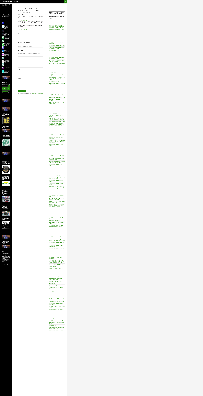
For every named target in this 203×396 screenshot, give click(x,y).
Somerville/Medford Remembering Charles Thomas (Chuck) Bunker (56, 246)
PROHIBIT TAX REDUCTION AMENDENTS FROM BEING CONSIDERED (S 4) (56, 269)
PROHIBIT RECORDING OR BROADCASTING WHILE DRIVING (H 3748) (57, 202)
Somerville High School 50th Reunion (55, 220)
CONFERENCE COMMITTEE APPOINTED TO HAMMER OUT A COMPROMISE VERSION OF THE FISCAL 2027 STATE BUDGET (56, 205)
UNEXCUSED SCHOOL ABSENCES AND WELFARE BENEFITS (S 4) (55, 273)
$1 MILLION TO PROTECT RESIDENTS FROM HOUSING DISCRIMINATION (56, 199)
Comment (20, 55)
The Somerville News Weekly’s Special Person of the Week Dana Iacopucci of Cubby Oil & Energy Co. (29, 41)
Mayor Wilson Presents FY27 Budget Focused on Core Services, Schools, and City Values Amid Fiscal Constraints (57, 141)
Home (62, 1)
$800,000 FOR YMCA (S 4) (53, 266)
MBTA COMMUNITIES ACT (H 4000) (55, 271)
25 (3, 91)
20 (5, 89)
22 (8, 89)
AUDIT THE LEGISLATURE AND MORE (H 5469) (57, 121)
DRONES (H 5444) (52, 283)
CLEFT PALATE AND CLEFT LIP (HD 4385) (56, 105)
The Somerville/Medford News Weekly (10, 1)
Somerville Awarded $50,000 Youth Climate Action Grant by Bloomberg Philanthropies (56, 226)
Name (19, 69)
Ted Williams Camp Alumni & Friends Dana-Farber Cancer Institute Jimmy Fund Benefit (57, 66)
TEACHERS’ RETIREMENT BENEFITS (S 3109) (56, 29)
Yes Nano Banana (6, 40)
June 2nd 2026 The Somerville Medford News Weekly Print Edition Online (56, 150)
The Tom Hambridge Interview (54, 50)
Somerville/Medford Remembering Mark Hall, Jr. (56, 320)
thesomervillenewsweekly (34, 16)
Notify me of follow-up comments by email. (25, 84)
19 (4, 89)
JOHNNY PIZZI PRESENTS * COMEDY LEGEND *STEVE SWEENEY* (5, 260)
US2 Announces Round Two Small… (7, 31)
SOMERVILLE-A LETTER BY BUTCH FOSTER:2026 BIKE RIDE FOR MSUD (55, 296)
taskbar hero (6, 50)
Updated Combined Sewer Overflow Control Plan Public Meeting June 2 (56, 328)
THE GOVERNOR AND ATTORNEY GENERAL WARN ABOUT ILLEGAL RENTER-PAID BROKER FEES (56, 257)
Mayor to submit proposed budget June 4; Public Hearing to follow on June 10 (57, 178)
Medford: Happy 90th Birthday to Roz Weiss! (56, 301)
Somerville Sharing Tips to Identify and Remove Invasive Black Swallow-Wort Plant (56, 36)
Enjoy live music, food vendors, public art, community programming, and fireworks (57, 48)
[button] (6, 77)
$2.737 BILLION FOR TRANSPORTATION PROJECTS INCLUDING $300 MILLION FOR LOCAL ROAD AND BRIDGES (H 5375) (56, 261)
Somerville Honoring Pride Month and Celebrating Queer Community (55, 291)
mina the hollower (6, 36)
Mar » (9, 92)
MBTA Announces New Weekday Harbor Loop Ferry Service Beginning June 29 (56, 318)
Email (19, 73)
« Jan (2, 92)
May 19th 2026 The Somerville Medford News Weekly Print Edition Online (56, 312)
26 (4, 91)
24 (2, 91)
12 (4, 88)
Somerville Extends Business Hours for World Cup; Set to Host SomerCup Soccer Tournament (57, 95)
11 (3, 88)
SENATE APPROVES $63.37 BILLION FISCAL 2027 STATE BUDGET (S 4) (56, 279)
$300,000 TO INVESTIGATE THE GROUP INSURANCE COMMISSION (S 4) (56, 276)
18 (3, 89)
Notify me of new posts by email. (24, 87)
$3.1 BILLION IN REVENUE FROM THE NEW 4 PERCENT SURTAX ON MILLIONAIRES (56, 251)
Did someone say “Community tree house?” (25, 46)
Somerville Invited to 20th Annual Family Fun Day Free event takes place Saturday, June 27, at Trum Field (57, 39)
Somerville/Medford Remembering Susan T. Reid (57, 45)
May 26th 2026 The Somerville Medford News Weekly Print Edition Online (56, 234)
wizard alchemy (6, 53)
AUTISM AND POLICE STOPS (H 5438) (55, 281)
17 (2, 89)
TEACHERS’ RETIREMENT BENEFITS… (6, 27)
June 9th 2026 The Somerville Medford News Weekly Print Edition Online (56, 61)
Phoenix (5, 33)
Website (19, 78)
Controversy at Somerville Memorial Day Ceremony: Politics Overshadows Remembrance (57, 240)
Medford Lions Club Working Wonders (55, 172)
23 (9, 89)
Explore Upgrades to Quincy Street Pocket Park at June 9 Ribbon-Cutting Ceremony (57, 162)
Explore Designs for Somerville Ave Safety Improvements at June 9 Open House (56, 175)
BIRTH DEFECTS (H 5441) (53, 285)
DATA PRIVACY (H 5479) (53, 113)
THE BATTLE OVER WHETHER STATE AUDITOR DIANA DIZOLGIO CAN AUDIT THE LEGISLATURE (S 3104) (57, 214)
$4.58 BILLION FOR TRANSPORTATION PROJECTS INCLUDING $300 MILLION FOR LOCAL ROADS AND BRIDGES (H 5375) (56, 124)
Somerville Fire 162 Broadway (53, 72)
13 (5, 88)
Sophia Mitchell (6, 22)
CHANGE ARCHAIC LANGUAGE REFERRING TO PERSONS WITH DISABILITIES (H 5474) (56, 119)
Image (20, 16)
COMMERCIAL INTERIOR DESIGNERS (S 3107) (57, 107)
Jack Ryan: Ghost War (52, 325)
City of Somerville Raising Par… (7, 48)
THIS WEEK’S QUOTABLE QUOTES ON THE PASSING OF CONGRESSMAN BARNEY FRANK (57, 249)
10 (2, 88)
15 (8, 88)
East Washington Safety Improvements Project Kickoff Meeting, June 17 (56, 159)
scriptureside (6, 70)
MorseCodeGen (6, 43)
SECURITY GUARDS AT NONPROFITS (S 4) (56, 264)
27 (5, 91)
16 (9, 88)
